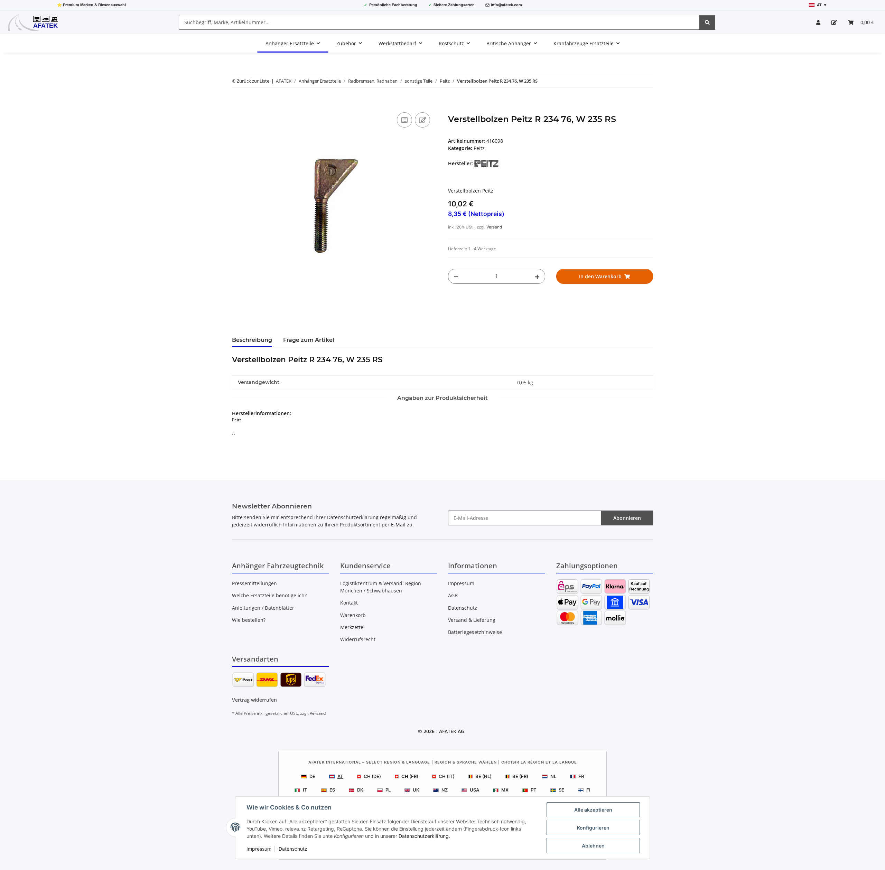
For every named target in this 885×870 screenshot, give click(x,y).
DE (312, 776)
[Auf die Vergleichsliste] (404, 120)
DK (360, 790)
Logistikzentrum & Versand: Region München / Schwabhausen (380, 587)
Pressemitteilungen (254, 583)
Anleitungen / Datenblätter (263, 608)
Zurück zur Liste (253, 81)
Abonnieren (627, 518)
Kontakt (349, 602)
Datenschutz (293, 849)
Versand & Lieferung (471, 620)
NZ (444, 790)
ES (332, 790)
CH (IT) (447, 776)
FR (581, 776)
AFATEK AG (451, 731)
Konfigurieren (593, 828)
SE (561, 790)
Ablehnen (593, 846)
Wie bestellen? (249, 620)
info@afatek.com (506, 4)
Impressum (258, 849)
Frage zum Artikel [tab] (308, 340)
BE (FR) (520, 776)
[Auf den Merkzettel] (422, 120)
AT (340, 776)
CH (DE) (372, 776)
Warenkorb (353, 615)
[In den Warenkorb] (237, 103)
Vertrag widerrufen (254, 699)
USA (474, 790)
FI (588, 790)
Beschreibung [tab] (252, 340)
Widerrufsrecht (357, 639)
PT (534, 790)
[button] (818, 22)
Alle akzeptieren (593, 810)
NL (553, 776)
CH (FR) (409, 776)
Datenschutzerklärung (424, 836)
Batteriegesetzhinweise (475, 632)
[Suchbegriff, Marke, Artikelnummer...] (707, 22)
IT (305, 790)
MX (505, 790)
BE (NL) (483, 776)
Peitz (479, 148)
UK (416, 790)
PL (388, 790)
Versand (494, 227)
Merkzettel (352, 627)
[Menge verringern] (456, 276)
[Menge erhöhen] (537, 276)
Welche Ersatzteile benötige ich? (269, 595)
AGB (453, 595)
